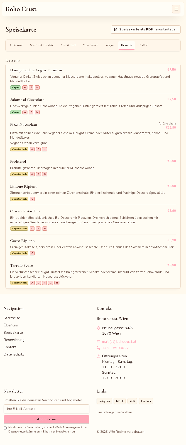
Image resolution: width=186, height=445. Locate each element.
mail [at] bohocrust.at (119, 341)
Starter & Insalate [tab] (42, 45)
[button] (93, 78)
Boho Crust (21, 9)
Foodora (146, 401)
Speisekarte (13, 332)
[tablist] (93, 45)
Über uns (11, 325)
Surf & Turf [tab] (68, 45)
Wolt (132, 401)
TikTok (120, 401)
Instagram (104, 401)
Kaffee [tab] (144, 45)
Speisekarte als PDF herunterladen (148, 29)
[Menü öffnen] (176, 9)
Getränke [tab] (16, 45)
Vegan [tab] (109, 45)
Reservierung (14, 339)
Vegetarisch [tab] (90, 45)
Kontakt (10, 347)
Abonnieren (46, 419)
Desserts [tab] (126, 45)
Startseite (12, 318)
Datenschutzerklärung (22, 431)
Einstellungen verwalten (114, 412)
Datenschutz (14, 354)
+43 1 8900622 (115, 348)
